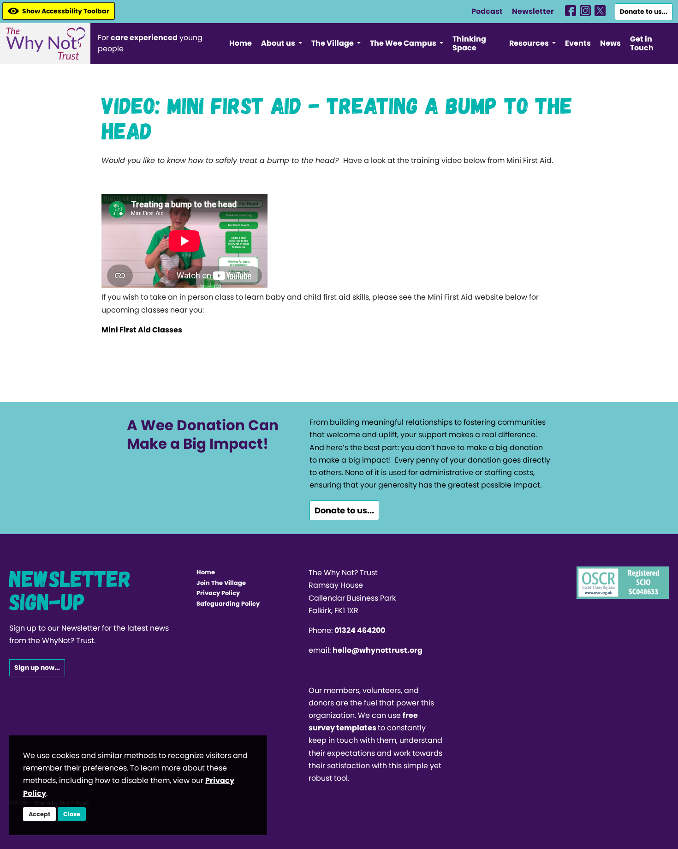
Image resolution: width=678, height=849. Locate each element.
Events (578, 43)
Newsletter (533, 11)
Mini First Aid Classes (141, 330)
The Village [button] (333, 43)
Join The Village (221, 582)
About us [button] (279, 43)
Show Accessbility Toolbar (65, 11)
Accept (39, 814)
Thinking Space (469, 43)
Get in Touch (642, 43)
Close (71, 814)
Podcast (487, 11)
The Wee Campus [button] (404, 43)
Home (240, 43)
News (610, 43)
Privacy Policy (218, 593)
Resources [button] (529, 43)
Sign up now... (37, 667)
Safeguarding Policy (228, 603)
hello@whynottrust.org (377, 650)
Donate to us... (643, 11)
